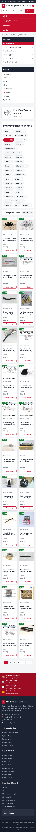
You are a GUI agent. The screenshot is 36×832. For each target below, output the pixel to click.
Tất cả (5, 16)
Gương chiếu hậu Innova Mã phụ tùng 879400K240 (9, 497)
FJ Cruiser (21, 196)
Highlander (21, 166)
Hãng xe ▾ (6, 25)
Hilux (8, 144)
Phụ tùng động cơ (9, 51)
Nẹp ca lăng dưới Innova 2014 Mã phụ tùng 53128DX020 (26, 350)
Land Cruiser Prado (12, 153)
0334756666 (8, 720)
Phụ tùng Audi (6, 762)
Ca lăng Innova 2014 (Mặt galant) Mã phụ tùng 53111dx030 (9, 644)
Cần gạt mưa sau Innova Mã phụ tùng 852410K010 (9, 313)
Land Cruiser (10, 148)
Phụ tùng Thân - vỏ (10, 62)
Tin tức (5, 30)
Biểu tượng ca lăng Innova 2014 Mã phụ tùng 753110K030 (26, 239)
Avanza (19, 201)
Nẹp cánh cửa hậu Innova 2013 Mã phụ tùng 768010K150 (9, 386)
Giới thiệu (5, 787)
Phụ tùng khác (8, 58)
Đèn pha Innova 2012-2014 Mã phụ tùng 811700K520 (26, 313)
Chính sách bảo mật (8, 803)
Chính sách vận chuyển (9, 794)
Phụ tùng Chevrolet (8, 768)
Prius (18, 192)
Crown (8, 175)
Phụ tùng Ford (6, 774)
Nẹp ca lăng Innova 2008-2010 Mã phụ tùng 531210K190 (26, 276)
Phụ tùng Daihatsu (8, 771)
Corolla (8, 170)
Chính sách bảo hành (8, 800)
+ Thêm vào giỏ (9, 250)
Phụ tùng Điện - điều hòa (12, 47)
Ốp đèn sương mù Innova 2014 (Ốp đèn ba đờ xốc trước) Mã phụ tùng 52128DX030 (26, 386)
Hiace (8, 157)
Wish (19, 188)
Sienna (8, 166)
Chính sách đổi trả (7, 797)
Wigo (19, 170)
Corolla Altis (20, 135)
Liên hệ (4, 791)
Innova (8, 140)
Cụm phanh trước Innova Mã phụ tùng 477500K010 (9, 570)
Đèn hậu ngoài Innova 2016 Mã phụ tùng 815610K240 (26, 423)
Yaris (18, 144)
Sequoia (26, 205)
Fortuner (21, 140)
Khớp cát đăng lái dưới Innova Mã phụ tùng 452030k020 (9, 534)
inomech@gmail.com (11, 723)
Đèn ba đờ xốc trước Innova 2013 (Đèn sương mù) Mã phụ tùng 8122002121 (9, 460)
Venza (8, 162)
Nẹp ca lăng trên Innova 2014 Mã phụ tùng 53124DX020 (9, 350)
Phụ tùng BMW (6, 765)
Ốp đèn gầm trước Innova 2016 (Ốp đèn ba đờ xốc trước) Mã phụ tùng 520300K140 (9, 423)
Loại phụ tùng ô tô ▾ (10, 21)
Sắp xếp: (18, 213)
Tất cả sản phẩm (8, 44)
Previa (8, 179)
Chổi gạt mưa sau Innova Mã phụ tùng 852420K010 (26, 570)
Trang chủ (5, 35)
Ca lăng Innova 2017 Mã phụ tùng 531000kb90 (26, 644)
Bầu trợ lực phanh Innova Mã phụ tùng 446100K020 (26, 497)
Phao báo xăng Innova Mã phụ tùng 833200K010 (26, 607)
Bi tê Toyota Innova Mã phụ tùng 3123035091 (26, 534)
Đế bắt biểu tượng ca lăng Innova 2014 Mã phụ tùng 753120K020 (9, 239)
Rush (19, 183)
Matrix (8, 205)
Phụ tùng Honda (7, 778)
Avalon (8, 183)
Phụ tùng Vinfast (7, 755)
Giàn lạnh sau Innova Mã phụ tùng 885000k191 (26, 460)
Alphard (8, 188)
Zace (19, 162)
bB (17, 205)
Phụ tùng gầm (8, 54)
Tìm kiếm (29, 11)
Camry (20, 131)
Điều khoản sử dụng (8, 807)
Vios (8, 135)
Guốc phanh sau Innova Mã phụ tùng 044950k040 (9, 607)
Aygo (18, 179)
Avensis (8, 201)
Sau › (29, 662)
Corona (8, 192)
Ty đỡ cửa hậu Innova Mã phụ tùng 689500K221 (9, 276)
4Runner (20, 175)
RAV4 (19, 157)
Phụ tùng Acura (7, 758)
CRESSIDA (9, 196)
